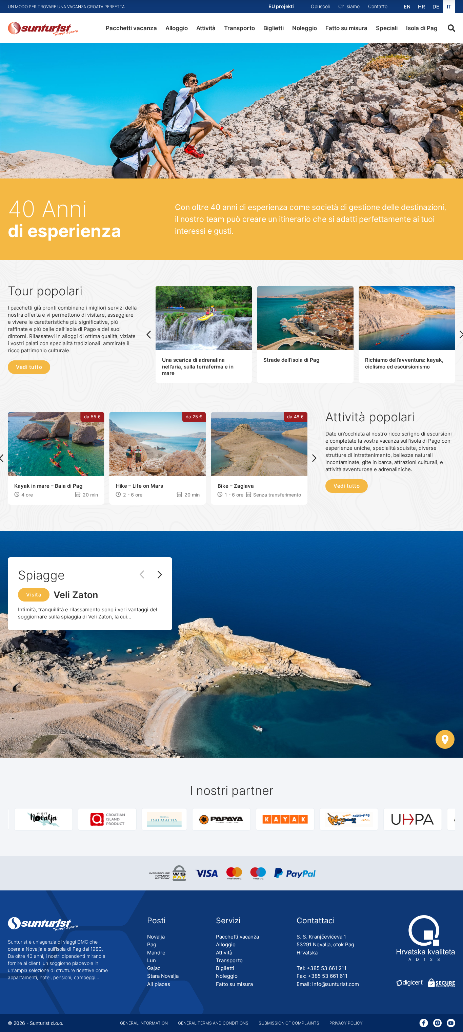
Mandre (156, 952)
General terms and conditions (213, 1023)
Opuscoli (320, 6)
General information (144, 1023)
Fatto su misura (346, 28)
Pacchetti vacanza (131, 28)
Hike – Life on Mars (139, 486)
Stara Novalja (163, 976)
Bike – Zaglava (236, 486)
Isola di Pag (422, 28)
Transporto (239, 28)
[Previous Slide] (145, 575)
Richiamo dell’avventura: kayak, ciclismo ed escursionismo (404, 363)
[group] (33, 819)
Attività (206, 28)
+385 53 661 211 (326, 968)
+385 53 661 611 (327, 976)
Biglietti (273, 28)
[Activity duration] (16, 495)
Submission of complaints (289, 1023)
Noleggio (304, 28)
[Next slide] (314, 458)
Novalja (156, 936)
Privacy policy (346, 1023)
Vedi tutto (29, 367)
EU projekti (281, 6)
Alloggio (176, 28)
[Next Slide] (156, 575)
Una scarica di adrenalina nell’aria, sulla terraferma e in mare (198, 366)
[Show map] (445, 740)
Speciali (387, 28)
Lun (151, 960)
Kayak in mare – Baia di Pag (48, 486)
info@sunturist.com (335, 984)
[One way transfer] (78, 495)
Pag (151, 944)
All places (158, 984)
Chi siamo (349, 6)
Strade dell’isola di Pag (291, 360)
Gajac (153, 968)
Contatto (377, 6)
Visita (33, 594)
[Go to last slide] (148, 334)
